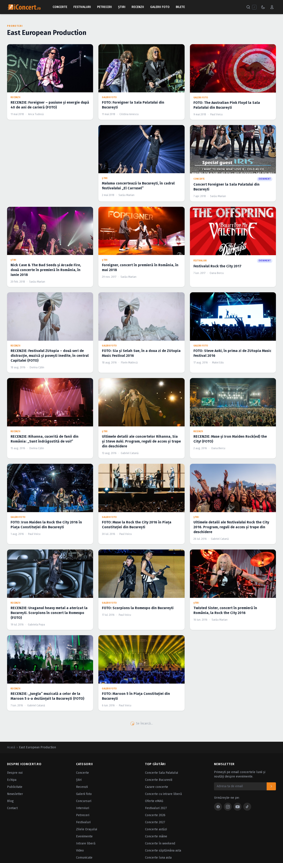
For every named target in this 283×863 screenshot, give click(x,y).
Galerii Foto (160, 7)
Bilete (180, 7)
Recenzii (138, 7)
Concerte (60, 7)
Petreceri (104, 7)
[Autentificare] (272, 7)
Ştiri (121, 7)
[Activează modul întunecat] (263, 7)
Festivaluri (82, 7)
